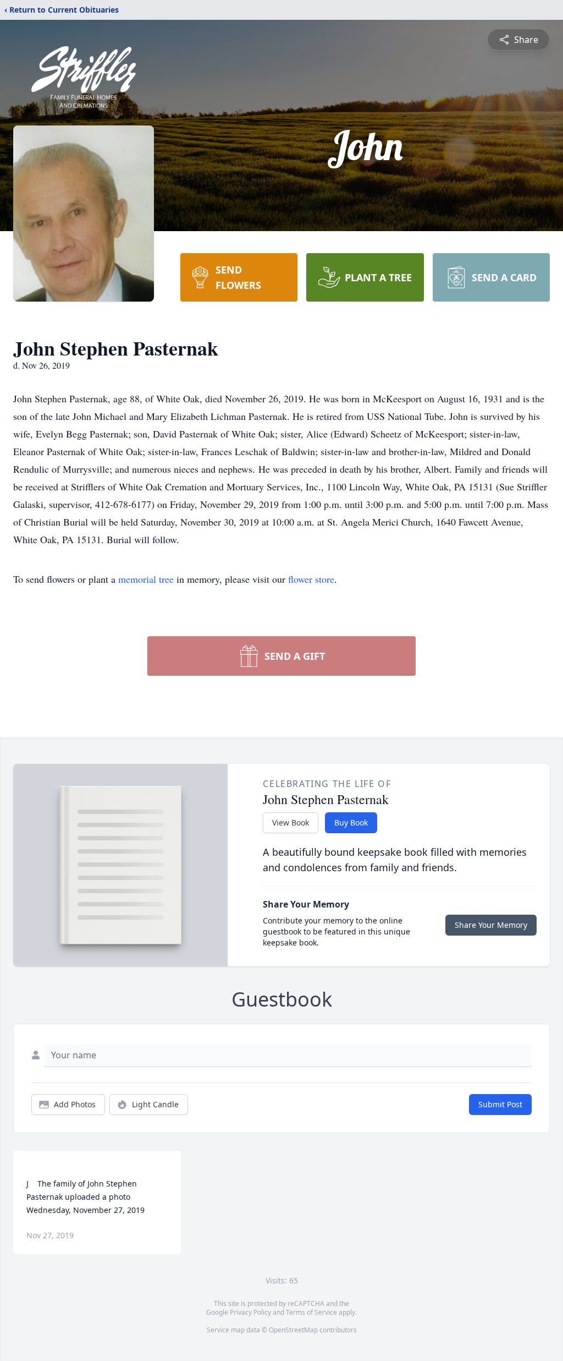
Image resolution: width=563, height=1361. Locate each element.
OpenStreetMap (293, 1330)
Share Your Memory (491, 925)
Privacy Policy (250, 1312)
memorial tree (146, 579)
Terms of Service (311, 1312)
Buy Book (351, 822)
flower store (311, 579)
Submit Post (500, 1104)
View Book (290, 822)
